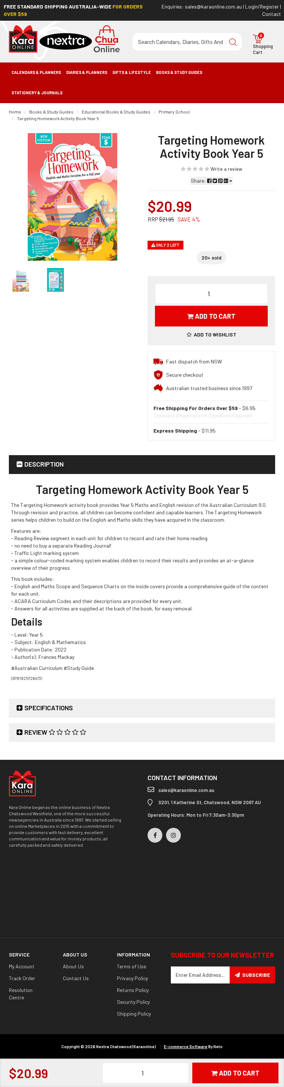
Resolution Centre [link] (21, 993)
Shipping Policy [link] (134, 1013)
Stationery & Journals (36, 92)
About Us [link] (73, 966)
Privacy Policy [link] (132, 978)
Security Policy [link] (133, 1002)
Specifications (48, 708)
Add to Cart (214, 316)
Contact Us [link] (76, 978)
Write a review (225, 169)
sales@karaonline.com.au (213, 6)
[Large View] (21, 280)
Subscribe (256, 975)
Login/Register (262, 6)
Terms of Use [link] (131, 966)
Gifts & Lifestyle (131, 72)
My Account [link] (21, 966)
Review (36, 732)
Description (44, 464)
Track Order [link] (22, 978)
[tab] (142, 464)
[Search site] (233, 42)
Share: (199, 180)
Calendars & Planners (36, 72)
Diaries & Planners (86, 72)
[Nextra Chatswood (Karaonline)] (64, 38)
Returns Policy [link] (133, 990)
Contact (271, 14)
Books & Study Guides (179, 72)
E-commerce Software (185, 1046)
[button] (211, 334)
